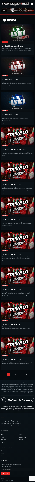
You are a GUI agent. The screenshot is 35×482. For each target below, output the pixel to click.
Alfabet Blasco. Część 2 (11, 79)
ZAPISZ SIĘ (5, 473)
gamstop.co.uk (25, 410)
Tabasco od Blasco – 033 (11, 289)
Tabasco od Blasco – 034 (11, 254)
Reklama (2, 453)
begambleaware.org (14, 410)
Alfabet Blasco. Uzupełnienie (12, 46)
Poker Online (3, 439)
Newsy (2, 434)
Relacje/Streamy (22, 437)
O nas (2, 450)
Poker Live (3, 442)
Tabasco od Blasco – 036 (11, 184)
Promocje (3, 437)
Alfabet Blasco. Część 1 (11, 114)
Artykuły (20, 434)
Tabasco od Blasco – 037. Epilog (14, 149)
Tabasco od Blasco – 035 (11, 219)
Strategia (21, 439)
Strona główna (4, 16)
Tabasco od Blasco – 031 (11, 359)
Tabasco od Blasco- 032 (11, 324)
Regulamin (3, 455)
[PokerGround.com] (15, 4)
